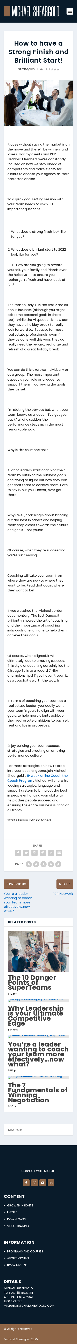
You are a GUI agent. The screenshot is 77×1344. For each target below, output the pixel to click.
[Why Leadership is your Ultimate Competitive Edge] (38, 1000)
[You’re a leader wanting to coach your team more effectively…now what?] (38, 1036)
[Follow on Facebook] (26, 1182)
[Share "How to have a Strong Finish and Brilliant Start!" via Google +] (34, 853)
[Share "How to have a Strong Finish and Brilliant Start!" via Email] (59, 853)
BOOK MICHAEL (17, 1265)
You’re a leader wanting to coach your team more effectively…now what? (38, 1054)
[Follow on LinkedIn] (51, 1182)
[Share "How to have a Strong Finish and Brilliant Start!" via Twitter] (26, 853)
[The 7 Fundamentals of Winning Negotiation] (38, 1077)
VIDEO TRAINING (18, 1226)
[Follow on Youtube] (42, 1182)
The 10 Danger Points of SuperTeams (32, 982)
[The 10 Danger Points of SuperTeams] (38, 951)
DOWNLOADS (16, 1219)
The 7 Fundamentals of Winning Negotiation (38, 1092)
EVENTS (12, 1212)
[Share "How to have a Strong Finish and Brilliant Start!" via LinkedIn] (51, 853)
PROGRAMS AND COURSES (25, 1251)
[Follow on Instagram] (34, 1182)
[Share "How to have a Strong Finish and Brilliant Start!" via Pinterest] (43, 853)
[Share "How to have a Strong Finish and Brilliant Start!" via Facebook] (18, 853)
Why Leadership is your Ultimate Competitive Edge (36, 1016)
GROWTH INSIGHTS (20, 1205)
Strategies (26, 69)
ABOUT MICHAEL (18, 1258)
